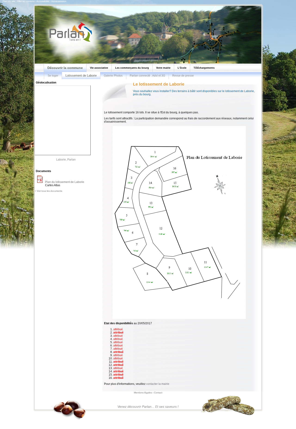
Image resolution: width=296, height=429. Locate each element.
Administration (58, 1)
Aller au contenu (26, 1)
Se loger (53, 75)
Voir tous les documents (49, 191)
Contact (158, 392)
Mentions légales (143, 392)
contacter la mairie (157, 384)
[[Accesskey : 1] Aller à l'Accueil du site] (69, 41)
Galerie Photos (113, 75)
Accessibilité (43, 1)
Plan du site (9, 1)
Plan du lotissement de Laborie (64, 182)
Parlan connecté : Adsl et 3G (147, 75)
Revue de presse (183, 75)
